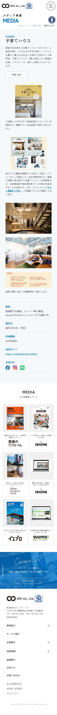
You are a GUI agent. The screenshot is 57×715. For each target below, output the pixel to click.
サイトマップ (12, 693)
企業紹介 (11, 642)
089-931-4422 (18, 613)
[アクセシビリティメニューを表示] (52, 20)
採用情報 (11, 651)
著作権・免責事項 (14, 688)
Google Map (12, 616)
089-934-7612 (37, 613)
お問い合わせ (13, 675)
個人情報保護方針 (14, 684)
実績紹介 (11, 659)
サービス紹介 (13, 633)
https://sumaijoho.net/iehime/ (22, 354)
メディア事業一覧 (34, 26)
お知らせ (11, 667)
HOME (21, 26)
